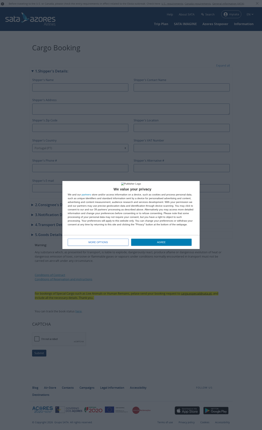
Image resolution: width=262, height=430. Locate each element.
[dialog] (131, 215)
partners (86, 194)
